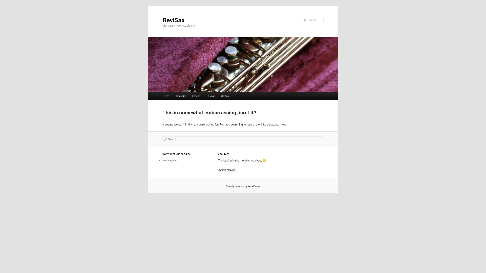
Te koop (210, 96)
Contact (225, 96)
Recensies (180, 96)
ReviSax (174, 20)
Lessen (196, 96)
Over (166, 96)
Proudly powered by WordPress (243, 186)
